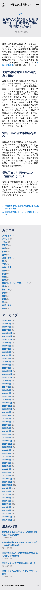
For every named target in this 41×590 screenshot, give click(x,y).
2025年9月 (6, 343)
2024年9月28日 (23, 32)
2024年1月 (6, 400)
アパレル (6, 239)
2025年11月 (7, 336)
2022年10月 (7, 447)
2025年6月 (6, 352)
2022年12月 (7, 441)
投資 (4, 274)
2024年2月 (6, 396)
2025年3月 (6, 362)
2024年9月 (6, 381)
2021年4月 (6, 504)
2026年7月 (6, 324)
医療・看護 (6, 258)
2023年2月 (6, 434)
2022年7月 (6, 457)
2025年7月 (6, 349)
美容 (4, 296)
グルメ (5, 242)
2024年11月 (7, 374)
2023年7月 (6, 419)
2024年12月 (7, 371)
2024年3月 (6, 393)
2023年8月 (6, 415)
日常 (4, 280)
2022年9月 (6, 450)
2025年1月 (6, 368)
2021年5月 (6, 501)
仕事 (20, 14)
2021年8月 (6, 491)
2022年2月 (6, 472)
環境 (4, 286)
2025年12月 (7, 333)
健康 (4, 255)
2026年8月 (6, 320)
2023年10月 (7, 409)
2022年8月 (6, 453)
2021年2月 (6, 510)
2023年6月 (6, 422)
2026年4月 (6, 327)
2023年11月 (7, 406)
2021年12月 (7, 479)
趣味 (4, 299)
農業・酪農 (6, 305)
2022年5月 (6, 463)
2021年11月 (7, 482)
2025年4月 (6, 358)
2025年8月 (6, 346)
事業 (4, 248)
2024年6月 (6, 384)
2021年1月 (6, 513)
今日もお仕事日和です (20, 4)
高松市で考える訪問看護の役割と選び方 (19, 563)
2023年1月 (6, 438)
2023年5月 (6, 425)
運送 (4, 308)
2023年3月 (6, 431)
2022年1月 (6, 476)
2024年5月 (6, 387)
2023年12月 (7, 403)
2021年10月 (7, 485)
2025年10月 (7, 339)
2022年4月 (6, 466)
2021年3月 (6, 507)
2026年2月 (6, 330)
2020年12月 (7, 517)
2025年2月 (6, 365)
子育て (5, 264)
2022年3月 (6, 469)
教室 (4, 277)
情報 (4, 270)
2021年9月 (6, 488)
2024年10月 (7, 377)
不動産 (5, 245)
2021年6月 (6, 498)
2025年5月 (6, 355)
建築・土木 (6, 267)
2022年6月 (6, 460)
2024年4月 (6, 390)
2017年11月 (7, 520)
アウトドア (6, 236)
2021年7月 (6, 494)
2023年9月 (6, 412)
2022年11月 (7, 444)
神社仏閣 (6, 289)
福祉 (4, 293)
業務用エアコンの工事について (15, 283)
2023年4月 (6, 428)
